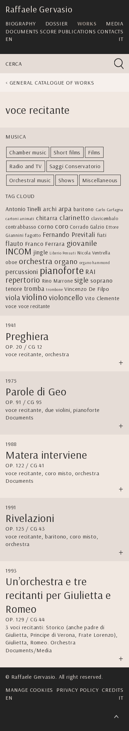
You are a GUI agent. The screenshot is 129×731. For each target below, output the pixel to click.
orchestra (36, 261)
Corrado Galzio (87, 226)
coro (61, 226)
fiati (102, 234)
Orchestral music (30, 180)
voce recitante (34, 306)
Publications (77, 31)
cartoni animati (20, 218)
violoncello (66, 297)
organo (66, 261)
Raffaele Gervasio (39, 9)
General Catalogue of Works (52, 82)
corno (45, 226)
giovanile (82, 243)
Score (48, 31)
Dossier (56, 23)
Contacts (110, 31)
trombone (54, 289)
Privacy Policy (77, 689)
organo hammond (94, 262)
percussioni (22, 271)
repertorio (23, 280)
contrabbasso (21, 226)
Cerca (14, 63)
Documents (22, 31)
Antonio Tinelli (23, 208)
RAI (90, 271)
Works (87, 23)
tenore (14, 288)
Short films (67, 152)
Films (94, 152)
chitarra (47, 217)
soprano (101, 280)
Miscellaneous (100, 180)
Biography (21, 23)
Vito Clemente (102, 298)
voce (11, 306)
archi (50, 208)
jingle (40, 252)
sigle (81, 279)
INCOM (19, 251)
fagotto (33, 235)
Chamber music (27, 152)
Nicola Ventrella (93, 252)
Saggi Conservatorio (75, 166)
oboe (11, 262)
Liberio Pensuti (63, 253)
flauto (14, 243)
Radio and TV (25, 166)
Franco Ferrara (45, 243)
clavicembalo (104, 218)
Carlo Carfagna (109, 209)
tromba (34, 288)
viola (13, 297)
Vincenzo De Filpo (86, 288)
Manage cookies (29, 689)
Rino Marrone (57, 280)
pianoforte (62, 270)
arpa (65, 208)
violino (34, 297)
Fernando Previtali (69, 234)
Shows (66, 180)
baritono (84, 209)
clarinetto (74, 217)
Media (114, 23)
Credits (112, 689)
